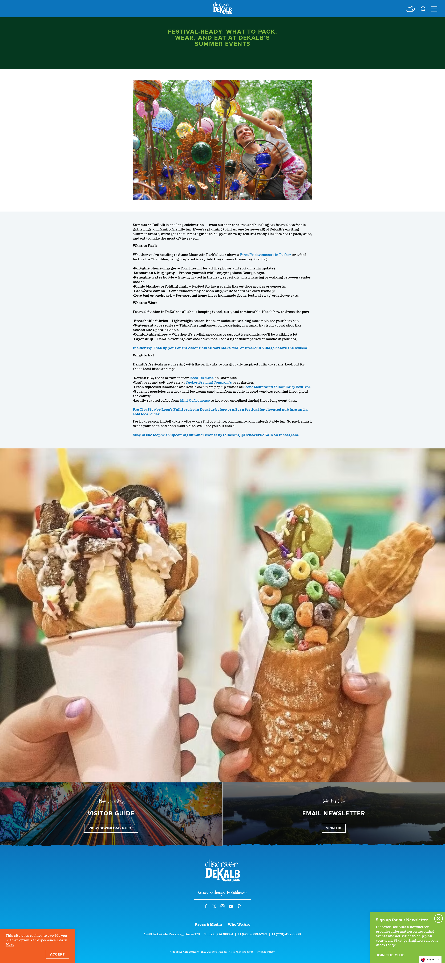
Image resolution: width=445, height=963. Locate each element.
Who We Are (239, 924)
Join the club (390, 955)
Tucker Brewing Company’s (209, 382)
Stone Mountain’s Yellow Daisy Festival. (277, 387)
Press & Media (208, 924)
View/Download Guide (111, 828)
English (430, 959)
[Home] (222, 9)
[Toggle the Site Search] (423, 8)
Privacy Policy (266, 951)
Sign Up (333, 828)
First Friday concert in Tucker (265, 255)
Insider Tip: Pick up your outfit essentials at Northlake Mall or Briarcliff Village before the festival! (221, 348)
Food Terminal (202, 378)
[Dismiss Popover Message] (438, 918)
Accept (57, 954)
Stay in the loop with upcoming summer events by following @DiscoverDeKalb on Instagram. (216, 435)
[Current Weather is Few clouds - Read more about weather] (410, 9)
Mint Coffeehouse (195, 401)
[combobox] (430, 959)
